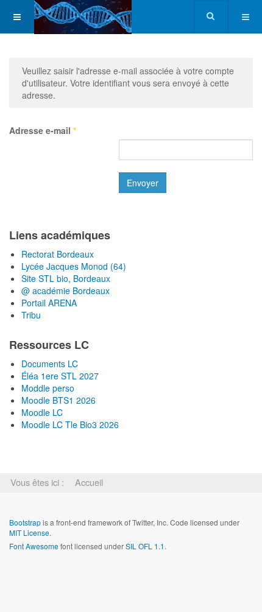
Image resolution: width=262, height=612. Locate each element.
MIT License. (30, 532)
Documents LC (49, 363)
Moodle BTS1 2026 (58, 400)
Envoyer (142, 183)
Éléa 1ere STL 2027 (60, 376)
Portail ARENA (49, 303)
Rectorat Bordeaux (57, 254)
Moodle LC (42, 412)
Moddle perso (47, 388)
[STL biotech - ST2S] (83, 16)
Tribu (31, 315)
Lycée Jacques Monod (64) (73, 266)
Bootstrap (25, 522)
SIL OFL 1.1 (145, 546)
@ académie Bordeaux (65, 290)
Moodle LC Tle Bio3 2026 (70, 424)
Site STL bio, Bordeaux (65, 278)
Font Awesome (33, 546)
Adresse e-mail (42, 130)
